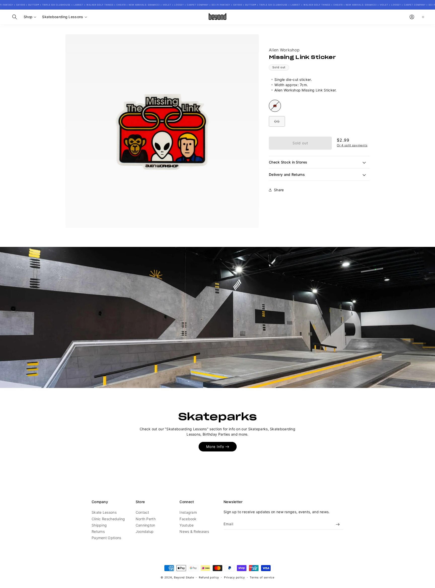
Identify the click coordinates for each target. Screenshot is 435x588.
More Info (215, 446)
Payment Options (106, 538)
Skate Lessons (104, 512)
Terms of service (262, 577)
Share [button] (279, 190)
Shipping (99, 525)
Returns (98, 531)
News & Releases (194, 531)
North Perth (146, 519)
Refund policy (209, 577)
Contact (142, 512)
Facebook (187, 519)
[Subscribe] (337, 524)
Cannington (145, 525)
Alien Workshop (284, 49)
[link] (217, 317)
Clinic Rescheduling (108, 519)
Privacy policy (234, 577)
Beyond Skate (184, 577)
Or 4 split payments (352, 145)
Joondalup (145, 531)
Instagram (188, 512)
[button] (14, 16)
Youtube (186, 525)
